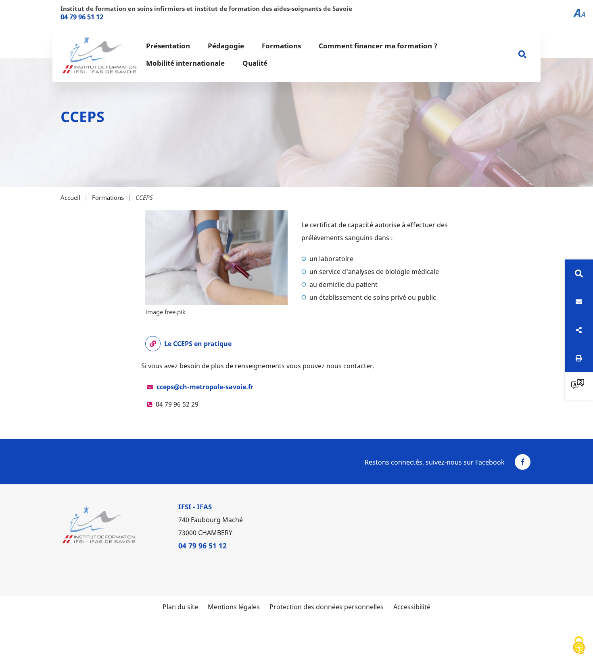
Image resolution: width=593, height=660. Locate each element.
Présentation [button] (168, 45)
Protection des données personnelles (326, 606)
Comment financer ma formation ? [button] (378, 45)
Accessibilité (411, 606)
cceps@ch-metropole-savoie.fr (205, 386)
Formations (108, 197)
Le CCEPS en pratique (198, 343)
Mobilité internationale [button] (185, 63)
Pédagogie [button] (226, 45)
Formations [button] (281, 45)
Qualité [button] (254, 63)
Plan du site (180, 606)
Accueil (70, 197)
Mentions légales (234, 606)
